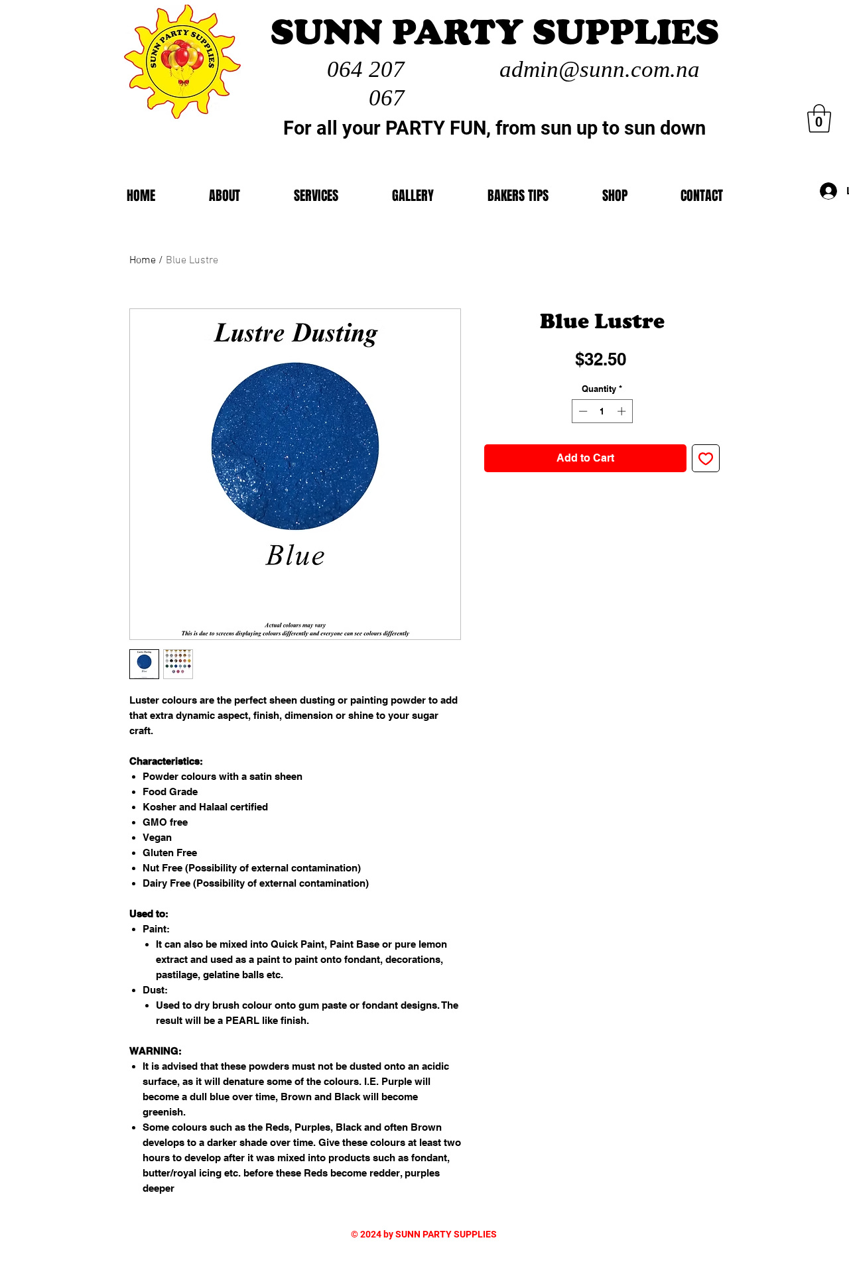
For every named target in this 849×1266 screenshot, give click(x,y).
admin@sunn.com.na (599, 69)
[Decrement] (582, 411)
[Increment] (623, 411)
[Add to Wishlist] (706, 458)
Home (142, 260)
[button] (614, 196)
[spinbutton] (602, 411)
